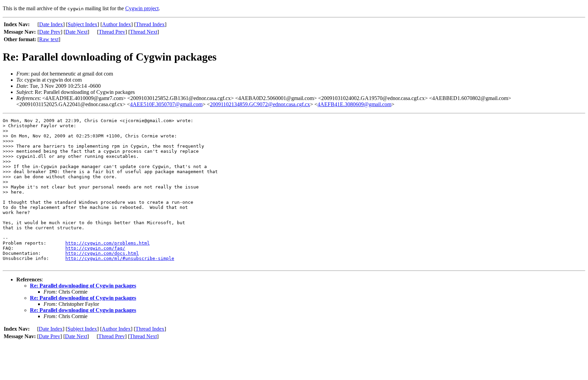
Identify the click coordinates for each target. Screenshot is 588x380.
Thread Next (143, 32)
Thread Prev (112, 32)
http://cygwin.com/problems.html (107, 243)
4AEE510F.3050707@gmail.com (166, 104)
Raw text (49, 39)
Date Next (76, 32)
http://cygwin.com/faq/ (95, 248)
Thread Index (150, 24)
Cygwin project (142, 8)
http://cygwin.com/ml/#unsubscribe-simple (119, 258)
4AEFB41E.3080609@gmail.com (354, 104)
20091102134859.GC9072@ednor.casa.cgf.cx (260, 104)
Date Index (51, 24)
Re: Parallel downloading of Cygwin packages (83, 285)
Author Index (116, 24)
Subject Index (82, 24)
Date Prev (50, 32)
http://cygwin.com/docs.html (102, 253)
